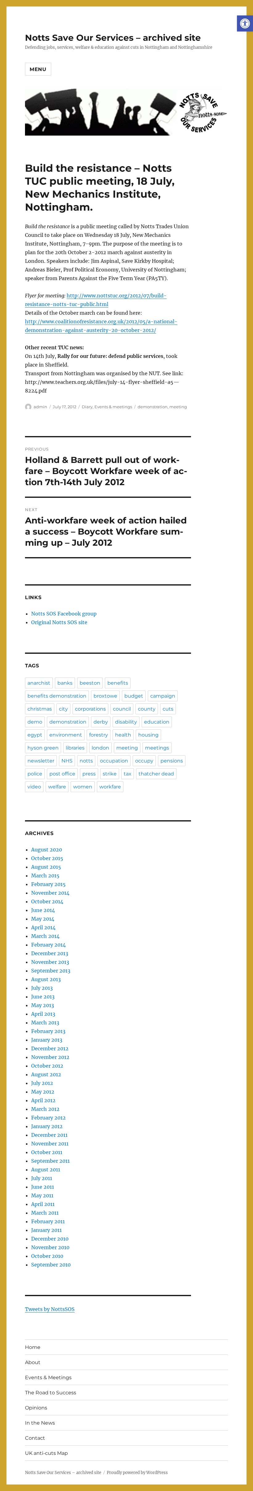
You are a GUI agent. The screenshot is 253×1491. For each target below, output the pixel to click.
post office (62, 774)
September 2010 (51, 1265)
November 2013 (50, 962)
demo (34, 722)
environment (65, 735)
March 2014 (45, 936)
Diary (87, 406)
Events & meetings (113, 406)
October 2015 (47, 858)
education (156, 722)
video (34, 787)
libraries (75, 748)
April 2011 (43, 1204)
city (63, 709)
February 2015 (48, 884)
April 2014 (43, 927)
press (89, 774)
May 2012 (42, 1092)
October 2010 (47, 1256)
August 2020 (46, 849)
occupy (144, 761)
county (147, 709)
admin (40, 406)
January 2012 (47, 1126)
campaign (162, 696)
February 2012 (48, 1118)
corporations (90, 709)
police (34, 774)
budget (133, 696)
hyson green (43, 748)
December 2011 (49, 1135)
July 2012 (42, 1083)
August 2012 (46, 1074)
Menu (38, 69)
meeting (178, 406)
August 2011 (45, 1169)
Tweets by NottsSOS (50, 1309)
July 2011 (41, 1178)
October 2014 (47, 901)
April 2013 (43, 1014)
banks (65, 683)
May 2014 (42, 919)
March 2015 (45, 875)
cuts (168, 709)
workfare (110, 787)
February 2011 (48, 1221)
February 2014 (48, 945)
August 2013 (46, 979)
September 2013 (50, 971)
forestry (98, 735)
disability (126, 722)
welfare (57, 787)
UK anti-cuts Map (46, 1453)
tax (127, 774)
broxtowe (105, 696)
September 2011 (50, 1161)
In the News (40, 1423)
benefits (117, 683)
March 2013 (45, 1022)
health (123, 735)
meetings (157, 748)
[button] (245, 23)
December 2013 (49, 953)
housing (148, 735)
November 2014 (50, 893)
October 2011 (46, 1152)
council (122, 709)
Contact (35, 1438)
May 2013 (42, 1005)
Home (32, 1347)
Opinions (36, 1408)
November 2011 (49, 1143)
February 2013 (48, 1031)
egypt (34, 735)
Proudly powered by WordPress (137, 1472)
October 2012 (47, 1066)
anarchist (38, 683)
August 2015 (46, 867)
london (100, 748)
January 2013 (46, 1040)
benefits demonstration (56, 696)
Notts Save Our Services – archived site (113, 37)
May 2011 (42, 1195)
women (82, 787)
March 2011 (45, 1213)
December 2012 (49, 1048)
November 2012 (50, 1057)
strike (110, 774)
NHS (67, 761)
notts (86, 761)
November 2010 (50, 1247)
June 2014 (43, 910)
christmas (39, 709)
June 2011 (42, 1187)
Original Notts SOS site (59, 622)
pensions (171, 761)
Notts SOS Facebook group (64, 614)
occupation (114, 761)
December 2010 (49, 1239)
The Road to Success (50, 1393)
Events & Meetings (48, 1377)
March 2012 (45, 1109)
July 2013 (42, 988)
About (32, 1362)
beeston (90, 683)
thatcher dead (156, 774)
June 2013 (43, 996)
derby (100, 722)
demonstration (153, 406)
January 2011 (46, 1230)
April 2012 (43, 1100)
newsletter (40, 761)
